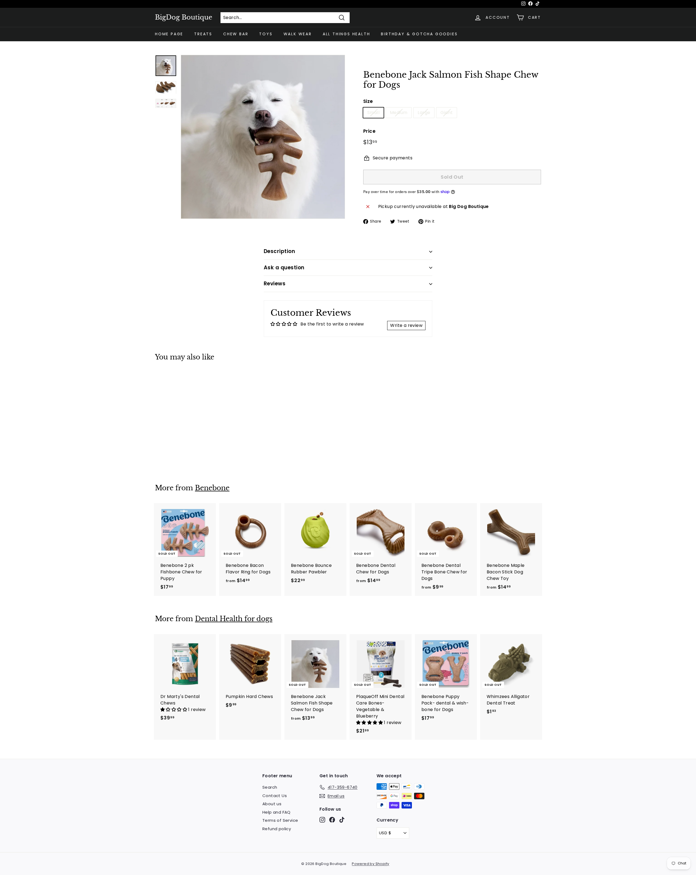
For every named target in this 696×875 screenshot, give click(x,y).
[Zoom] (263, 137)
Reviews (274, 283)
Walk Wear (298, 34)
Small (373, 112)
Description (279, 251)
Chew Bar (235, 34)
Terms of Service (280, 820)
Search (269, 787)
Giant (446, 112)
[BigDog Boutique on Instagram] (322, 820)
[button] (174, 709)
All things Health (346, 34)
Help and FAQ (276, 812)
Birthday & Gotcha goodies (419, 34)
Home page (169, 34)
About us (271, 804)
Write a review (406, 325)
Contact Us (274, 795)
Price (369, 131)
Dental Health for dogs (233, 619)
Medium (398, 112)
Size (368, 101)
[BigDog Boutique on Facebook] (332, 820)
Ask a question (284, 267)
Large (424, 112)
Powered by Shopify (370, 863)
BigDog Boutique (183, 17)
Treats (203, 34)
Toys (265, 34)
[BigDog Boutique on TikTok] (342, 820)
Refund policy (276, 829)
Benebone (212, 488)
